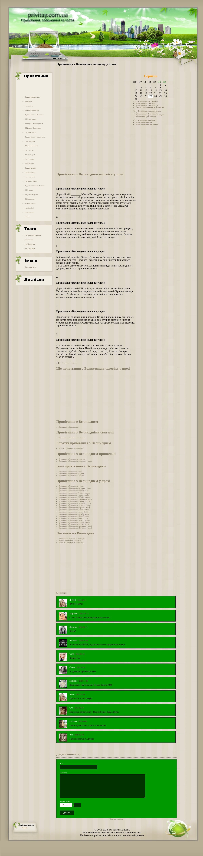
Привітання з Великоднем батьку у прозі (74, 511)
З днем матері (30, 168)
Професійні (29, 208)
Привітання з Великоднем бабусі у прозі (74, 509)
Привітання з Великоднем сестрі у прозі (74, 516)
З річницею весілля (32, 110)
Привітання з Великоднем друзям (71, 475)
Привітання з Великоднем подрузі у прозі (74, 497)
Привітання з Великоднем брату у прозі (74, 515)
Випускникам (30, 172)
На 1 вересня (30, 177)
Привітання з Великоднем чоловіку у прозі (75, 503)
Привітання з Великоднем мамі (70, 472)
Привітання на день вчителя (147, 113)
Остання (74, 363)
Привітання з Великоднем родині (71, 473)
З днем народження (32, 97)
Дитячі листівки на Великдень (70, 541)
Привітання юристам (144, 122)
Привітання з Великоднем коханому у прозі (75, 499)
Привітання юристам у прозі (147, 124)
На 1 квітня (29, 150)
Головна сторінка (116, 819)
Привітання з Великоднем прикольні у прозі (75, 461)
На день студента (31, 195)
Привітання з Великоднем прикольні (72, 459)
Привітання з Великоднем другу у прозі (74, 496)
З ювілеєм (28, 101)
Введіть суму (65, 801)
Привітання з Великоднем (68, 427)
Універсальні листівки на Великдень (72, 539)
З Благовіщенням (31, 146)
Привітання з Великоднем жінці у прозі (73, 490)
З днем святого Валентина (35, 137)
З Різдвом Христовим (33, 128)
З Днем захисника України (35, 186)
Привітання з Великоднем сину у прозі (73, 518)
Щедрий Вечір (30, 132)
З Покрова (29, 190)
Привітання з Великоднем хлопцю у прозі (74, 494)
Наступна (65, 363)
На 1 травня (29, 159)
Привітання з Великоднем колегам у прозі (74, 522)
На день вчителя (31, 181)
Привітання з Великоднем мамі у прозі (73, 513)
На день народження (33, 235)
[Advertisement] (34, 87)
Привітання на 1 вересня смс (147, 105)
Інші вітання (29, 212)
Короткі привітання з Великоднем (71, 448)
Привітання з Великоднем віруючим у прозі (75, 528)
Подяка (27, 217)
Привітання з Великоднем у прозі (71, 486)
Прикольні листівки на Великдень (71, 542)
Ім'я (61, 763)
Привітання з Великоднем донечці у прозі (74, 520)
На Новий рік (30, 244)
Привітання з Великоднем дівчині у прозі (74, 492)
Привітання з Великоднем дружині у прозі (75, 505)
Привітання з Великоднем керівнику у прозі (75, 526)
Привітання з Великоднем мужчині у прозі (75, 488)
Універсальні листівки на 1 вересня (150, 107)
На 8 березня (30, 141)
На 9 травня (29, 163)
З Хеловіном (29, 199)
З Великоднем (30, 155)
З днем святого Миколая (34, 115)
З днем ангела (30, 203)
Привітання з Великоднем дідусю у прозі (74, 507)
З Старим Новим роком (34, 124)
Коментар (63, 773)
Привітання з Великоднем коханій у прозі (74, 501)
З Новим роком (30, 119)
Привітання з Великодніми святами (72, 438)
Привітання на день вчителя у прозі (150, 115)
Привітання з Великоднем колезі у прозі (74, 524)
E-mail (24, 828)
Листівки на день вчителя (146, 117)
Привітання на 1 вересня (145, 103)
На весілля (29, 106)
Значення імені (30, 267)
